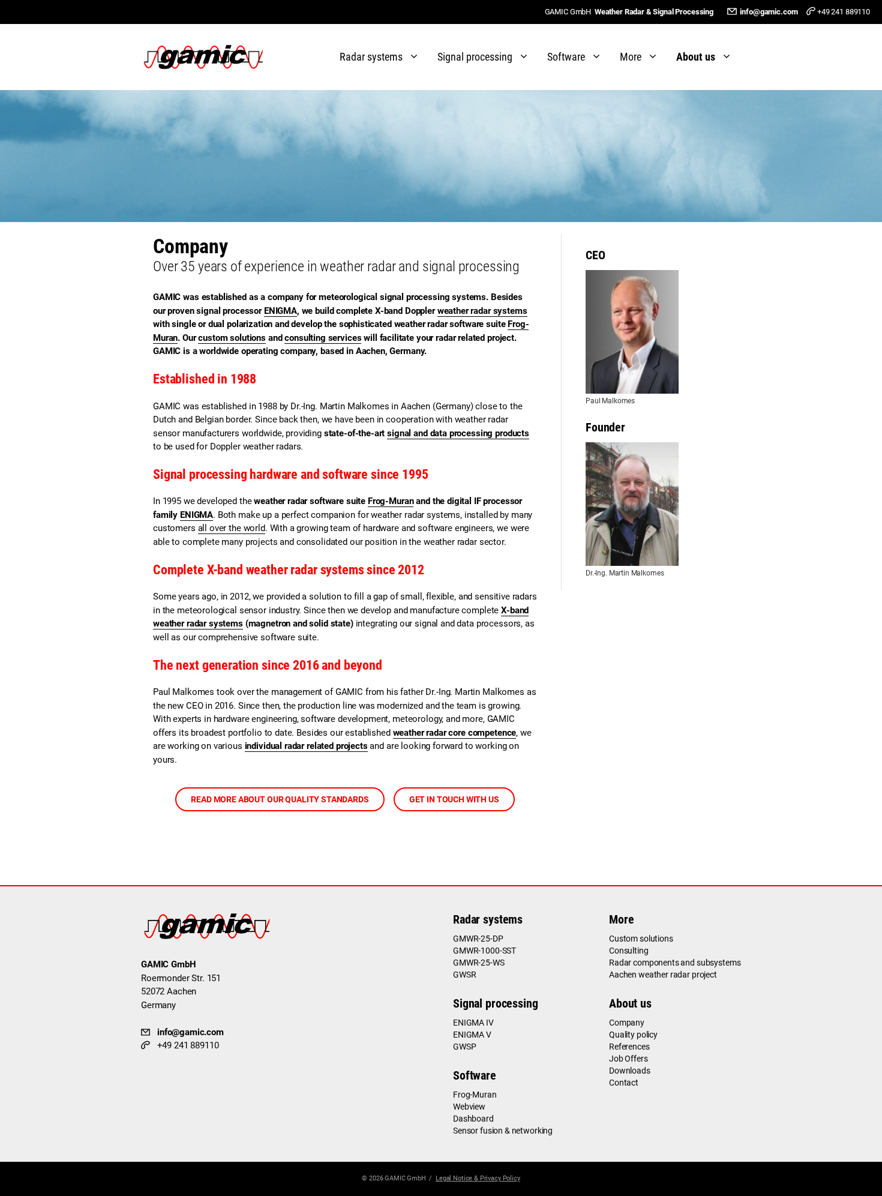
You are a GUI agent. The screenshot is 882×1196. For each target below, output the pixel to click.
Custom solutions (641, 938)
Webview (469, 1106)
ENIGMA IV (473, 1022)
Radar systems (371, 56)
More (630, 56)
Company (626, 1022)
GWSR (464, 974)
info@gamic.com (768, 11)
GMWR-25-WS (479, 962)
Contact (623, 1082)
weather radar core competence (455, 732)
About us (695, 56)
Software (566, 56)
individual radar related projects (306, 746)
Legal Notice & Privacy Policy (478, 1178)
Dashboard (473, 1118)
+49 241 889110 (843, 11)
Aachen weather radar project (663, 974)
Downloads (629, 1070)
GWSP (464, 1046)
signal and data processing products (458, 433)
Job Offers (628, 1058)
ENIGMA (280, 310)
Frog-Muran (391, 501)
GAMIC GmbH (405, 1178)
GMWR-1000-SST (484, 950)
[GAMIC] (206, 57)
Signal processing (474, 56)
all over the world (231, 528)
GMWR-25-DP (478, 938)
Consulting (629, 950)
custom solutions (232, 337)
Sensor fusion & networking (503, 1130)
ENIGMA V (472, 1034)
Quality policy (633, 1034)
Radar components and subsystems (674, 962)
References (629, 1046)
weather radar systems (482, 310)
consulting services (322, 337)
